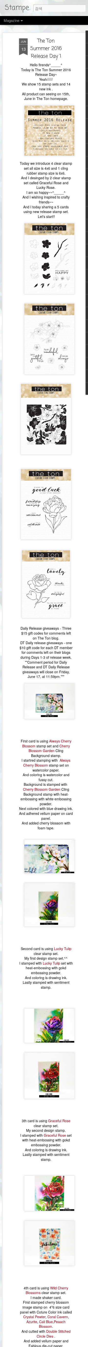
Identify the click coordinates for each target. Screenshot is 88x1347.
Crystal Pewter (34, 1316)
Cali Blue (46, 1321)
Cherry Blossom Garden (49, 748)
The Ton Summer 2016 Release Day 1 (46, 48)
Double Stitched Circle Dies (54, 1334)
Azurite (31, 1321)
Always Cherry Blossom (47, 763)
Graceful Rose (59, 1120)
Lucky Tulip (62, 948)
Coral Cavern (57, 1316)
